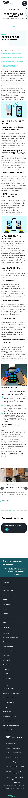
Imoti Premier (7, 655)
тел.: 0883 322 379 (20, 571)
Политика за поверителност (11, 618)
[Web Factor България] (9, 4)
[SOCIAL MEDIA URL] (15, 744)
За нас (5, 599)
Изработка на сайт (8, 590)
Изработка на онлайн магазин (12, 693)
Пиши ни (16, 783)
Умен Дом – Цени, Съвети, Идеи (13, 488)
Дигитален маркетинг (9, 716)
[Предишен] (2, 488)
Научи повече (6, 500)
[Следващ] (26, 488)
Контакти (18, 574)
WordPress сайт (7, 730)
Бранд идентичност (9, 721)
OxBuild (5, 674)
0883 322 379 (12, 796)
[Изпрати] (7, 529)
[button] (24, 3)
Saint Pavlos (6, 660)
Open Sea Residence (9, 651)
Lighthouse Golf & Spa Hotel (11, 637)
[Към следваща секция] (14, 26)
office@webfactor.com (18, 762)
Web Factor (6, 586)
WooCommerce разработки (11, 725)
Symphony (6, 669)
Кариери (5, 613)
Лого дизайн (7, 711)
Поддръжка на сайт (9, 702)
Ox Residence (7, 678)
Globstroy (6, 665)
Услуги (5, 609)
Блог (4, 622)
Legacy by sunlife (8, 646)
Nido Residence (7, 642)
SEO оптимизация (8, 595)
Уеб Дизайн (6, 707)
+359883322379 (16, 748)
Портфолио (6, 604)
